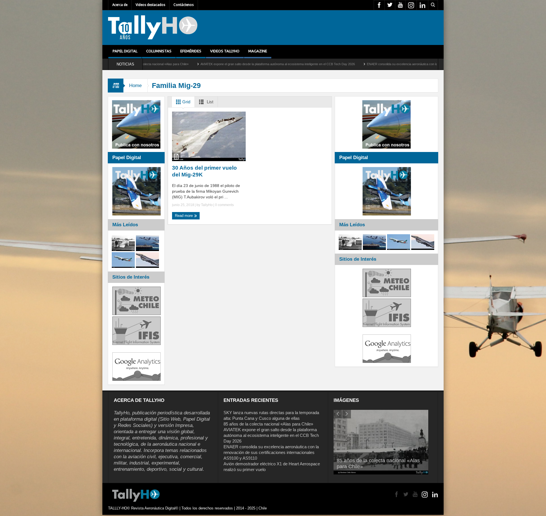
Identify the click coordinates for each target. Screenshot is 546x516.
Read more (184, 215)
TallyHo (207, 205)
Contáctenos (183, 5)
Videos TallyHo (224, 51)
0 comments (224, 205)
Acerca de (119, 5)
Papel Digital (125, 51)
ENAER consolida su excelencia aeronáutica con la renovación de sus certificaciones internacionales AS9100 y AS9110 (404, 64)
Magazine (257, 51)
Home (135, 85)
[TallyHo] (152, 27)
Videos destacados (150, 5)
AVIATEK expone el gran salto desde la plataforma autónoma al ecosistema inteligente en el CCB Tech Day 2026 (233, 64)
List (209, 101)
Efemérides (190, 51)
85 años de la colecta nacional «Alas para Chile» (268, 424)
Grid (185, 101)
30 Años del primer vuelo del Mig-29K (204, 171)
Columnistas (158, 51)
